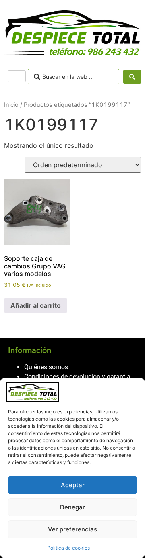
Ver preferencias (72, 529)
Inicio (11, 104)
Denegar (72, 507)
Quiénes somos (46, 367)
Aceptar (73, 485)
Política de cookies (68, 548)
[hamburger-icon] (17, 76)
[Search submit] (132, 77)
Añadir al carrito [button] (35, 305)
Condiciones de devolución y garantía (77, 376)
